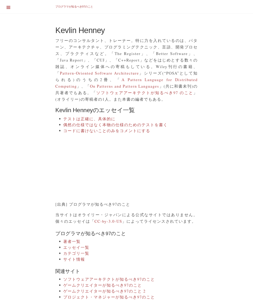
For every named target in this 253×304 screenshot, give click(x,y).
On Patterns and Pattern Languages (124, 86)
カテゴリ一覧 (76, 253)
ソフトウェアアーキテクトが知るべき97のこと (109, 279)
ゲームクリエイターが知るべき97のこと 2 (104, 291)
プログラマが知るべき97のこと (74, 6)
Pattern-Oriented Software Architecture (99, 73)
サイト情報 (74, 259)
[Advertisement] (118, 165)
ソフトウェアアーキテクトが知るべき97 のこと (144, 92)
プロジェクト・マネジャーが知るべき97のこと (109, 297)
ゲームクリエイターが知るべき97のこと (102, 285)
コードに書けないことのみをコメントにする (106, 130)
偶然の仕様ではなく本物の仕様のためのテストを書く (115, 124)
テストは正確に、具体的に (89, 118)
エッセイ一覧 (76, 247)
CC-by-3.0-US (108, 221)
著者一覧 (72, 241)
